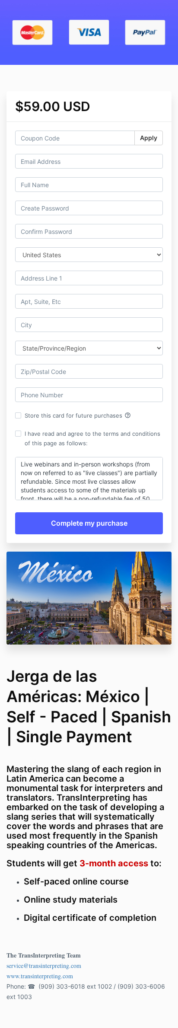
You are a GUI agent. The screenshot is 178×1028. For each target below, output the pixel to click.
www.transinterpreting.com (39, 976)
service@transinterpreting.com (43, 965)
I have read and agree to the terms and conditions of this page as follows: (92, 438)
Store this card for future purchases (78, 415)
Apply (148, 137)
